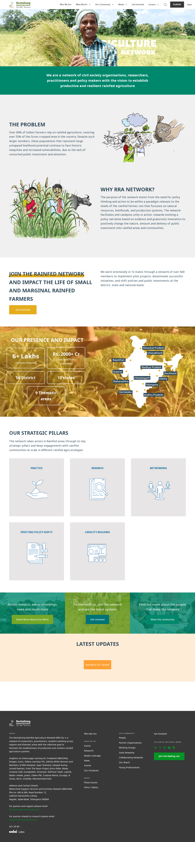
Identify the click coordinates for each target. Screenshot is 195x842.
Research (89, 750)
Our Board (124, 762)
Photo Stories (91, 782)
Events (87, 745)
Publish (177, 4)
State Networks (126, 752)
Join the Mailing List (169, 756)
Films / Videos (91, 787)
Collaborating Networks (131, 757)
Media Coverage (92, 755)
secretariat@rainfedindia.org (24, 809)
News (87, 760)
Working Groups (127, 747)
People (122, 737)
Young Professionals (129, 767)
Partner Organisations (130, 742)
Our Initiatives (91, 770)
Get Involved (138, 4)
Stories (87, 765)
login (189, 4)
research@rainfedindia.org (23, 819)
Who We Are (65, 4)
